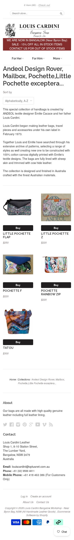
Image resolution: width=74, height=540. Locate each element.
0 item (30, 5)
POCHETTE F (12, 290)
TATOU (8, 347)
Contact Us (42, 502)
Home (12, 379)
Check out (44, 5)
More (57, 58)
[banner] (37, 30)
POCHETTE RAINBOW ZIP (51, 292)
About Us (28, 502)
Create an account (40, 496)
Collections (24, 379)
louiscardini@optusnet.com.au (31, 467)
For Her (17, 58)
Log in (24, 496)
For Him (37, 58)
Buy (18, 228)
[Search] (61, 13)
